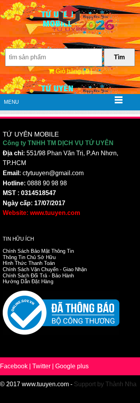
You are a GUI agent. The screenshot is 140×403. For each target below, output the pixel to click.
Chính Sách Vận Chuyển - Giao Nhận (45, 269)
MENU (11, 102)
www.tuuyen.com (45, 384)
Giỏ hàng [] (73, 71)
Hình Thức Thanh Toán (29, 263)
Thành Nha (120, 384)
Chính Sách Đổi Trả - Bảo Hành (38, 276)
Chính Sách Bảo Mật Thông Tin (38, 251)
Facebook (14, 366)
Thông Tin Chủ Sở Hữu (29, 257)
